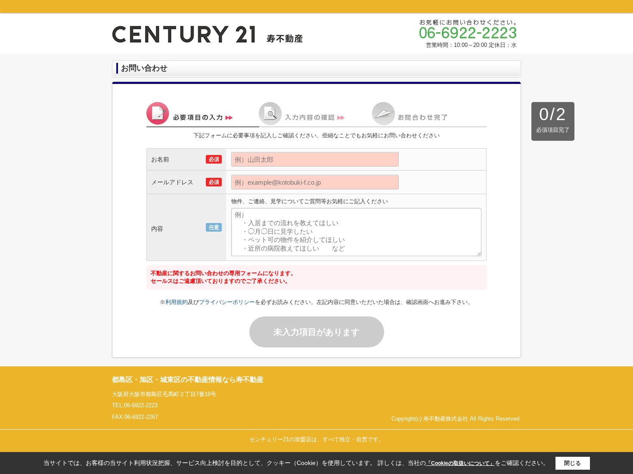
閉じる (572, 463)
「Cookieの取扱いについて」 (460, 463)
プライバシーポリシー (227, 302)
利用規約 (176, 302)
